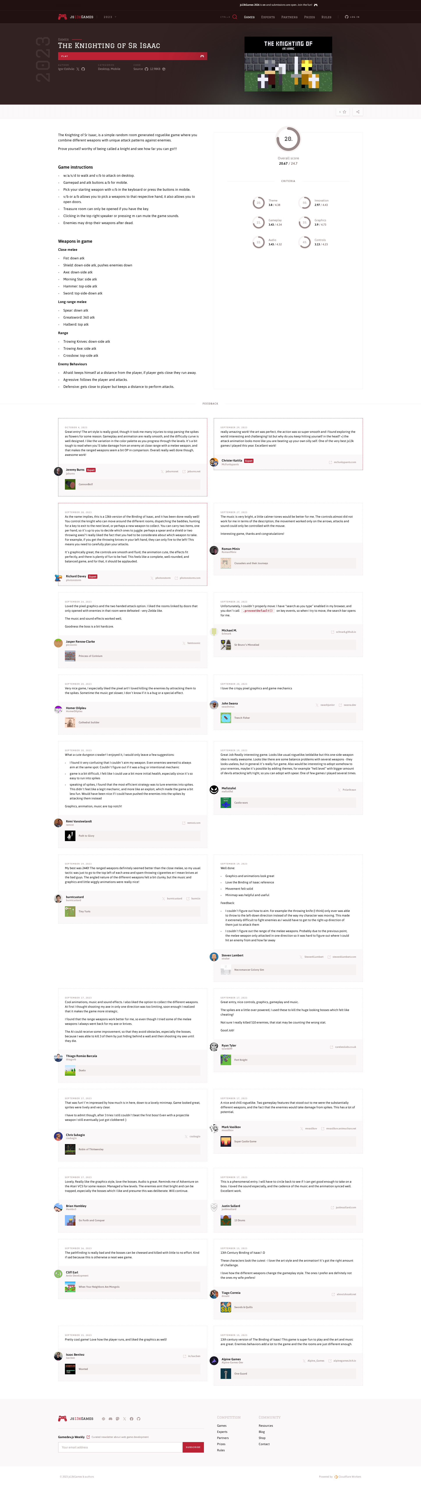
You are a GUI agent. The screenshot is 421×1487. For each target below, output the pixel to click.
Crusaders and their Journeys (251, 563)
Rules (326, 17)
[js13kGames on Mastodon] (117, 1418)
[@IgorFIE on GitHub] (83, 69)
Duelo (82, 1070)
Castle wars (241, 802)
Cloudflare (349, 1476)
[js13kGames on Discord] (110, 1418)
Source (138, 69)
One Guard (240, 1373)
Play (64, 56)
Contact (264, 1444)
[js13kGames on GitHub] (138, 1418)
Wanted (83, 1369)
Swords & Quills (243, 1307)
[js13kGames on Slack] (103, 1418)
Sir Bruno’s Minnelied (246, 644)
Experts (268, 17)
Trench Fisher (242, 717)
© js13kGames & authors (77, 1476)
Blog (262, 1432)
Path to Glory (86, 835)
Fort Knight (240, 1059)
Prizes (309, 17)
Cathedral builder (89, 722)
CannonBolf (86, 484)
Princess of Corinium (90, 656)
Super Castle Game (245, 1141)
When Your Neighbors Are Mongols (99, 1286)
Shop (262, 1438)
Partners (289, 17)
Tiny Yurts (84, 911)
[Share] (358, 112)
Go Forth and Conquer (92, 1220)
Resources (266, 1425)
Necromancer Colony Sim (249, 969)
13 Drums (239, 1220)
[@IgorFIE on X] (78, 69)
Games (249, 17)
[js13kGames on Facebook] (131, 1418)
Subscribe (193, 1447)
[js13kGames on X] (124, 1418)
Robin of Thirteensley (91, 1149)
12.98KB (155, 69)
